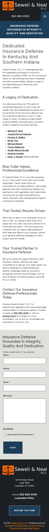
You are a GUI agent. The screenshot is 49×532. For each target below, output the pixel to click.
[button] (45, 16)
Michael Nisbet (15, 144)
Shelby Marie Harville (18, 150)
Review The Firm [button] (24, 510)
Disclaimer (8, 429)
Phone (6, 368)
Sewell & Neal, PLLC (19, 523)
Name (6, 355)
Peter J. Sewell (15, 157)
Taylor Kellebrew (16, 147)
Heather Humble (16, 153)
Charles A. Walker (17, 137)
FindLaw (35, 528)
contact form (9, 316)
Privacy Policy (29, 526)
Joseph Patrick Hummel (19, 134)
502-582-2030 (20, 16)
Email (6, 382)
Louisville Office (24, 498)
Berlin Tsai (13, 140)
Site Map (18, 526)
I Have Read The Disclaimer (21, 434)
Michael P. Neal (15, 131)
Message (7, 395)
